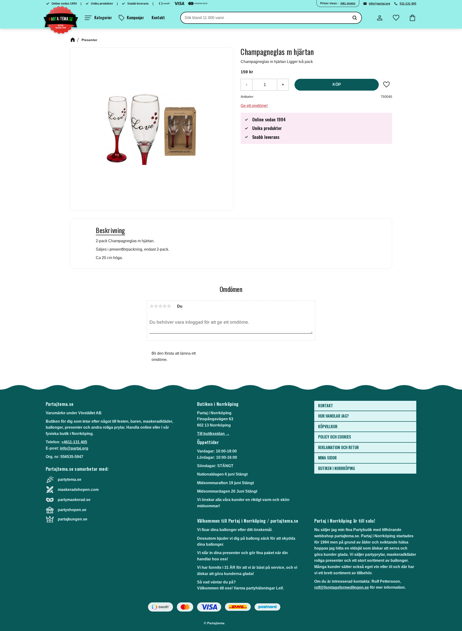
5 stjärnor (169, 306)
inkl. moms (347, 3)
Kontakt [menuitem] (158, 17)
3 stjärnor (160, 306)
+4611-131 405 (74, 442)
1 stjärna (151, 306)
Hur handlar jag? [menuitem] (333, 416)
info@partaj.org (379, 3)
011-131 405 (408, 3)
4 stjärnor (164, 306)
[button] (98, 18)
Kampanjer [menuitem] (135, 17)
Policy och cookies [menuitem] (334, 437)
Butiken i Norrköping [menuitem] (336, 468)
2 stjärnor (156, 306)
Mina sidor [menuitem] (327, 458)
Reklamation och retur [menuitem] (338, 447)
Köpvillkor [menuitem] (327, 426)
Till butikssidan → (213, 434)
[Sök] (354, 17)
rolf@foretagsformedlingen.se (341, 587)
